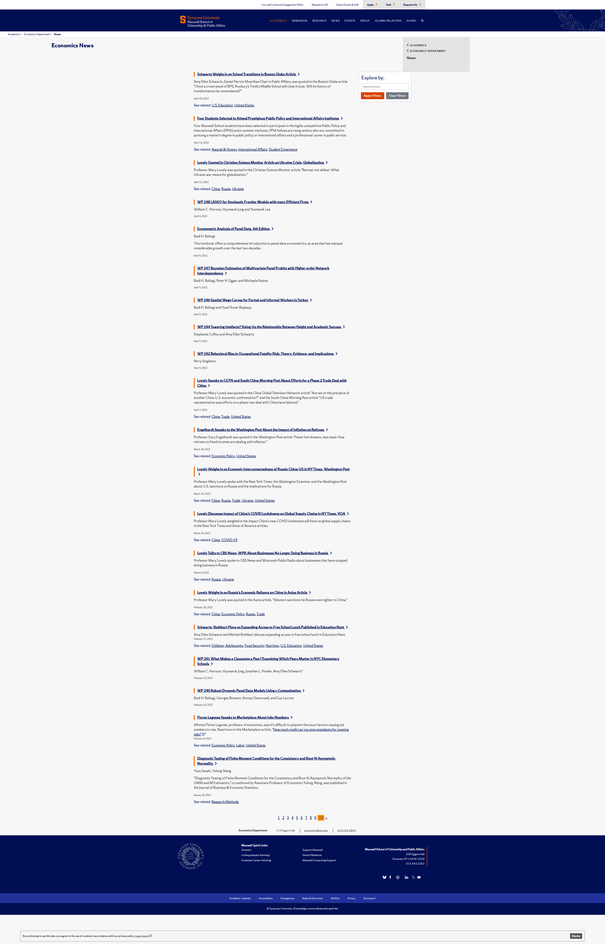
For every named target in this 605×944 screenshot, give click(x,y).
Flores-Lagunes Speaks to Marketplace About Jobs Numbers (243, 717)
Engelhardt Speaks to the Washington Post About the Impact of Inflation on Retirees (261, 429)
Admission (299, 20)
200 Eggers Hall (415, 854)
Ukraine (238, 189)
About (365, 20)
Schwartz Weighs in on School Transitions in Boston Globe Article (247, 74)
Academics (278, 20)
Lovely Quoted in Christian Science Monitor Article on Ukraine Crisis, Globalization (261, 162)
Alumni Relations (388, 20)
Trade (225, 416)
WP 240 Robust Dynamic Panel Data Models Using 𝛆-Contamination (249, 690)
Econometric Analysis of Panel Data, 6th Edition (233, 228)
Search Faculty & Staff (347, 4)
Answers (246, 850)
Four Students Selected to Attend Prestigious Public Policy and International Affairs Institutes (268, 118)
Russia (226, 189)
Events (350, 20)
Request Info (410, 4)
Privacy (352, 898)
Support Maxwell (312, 850)
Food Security (254, 645)
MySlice (335, 898)
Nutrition (272, 645)
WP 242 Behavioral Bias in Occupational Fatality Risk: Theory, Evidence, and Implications (265, 353)
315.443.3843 (346, 830)
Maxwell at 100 (320, 4)
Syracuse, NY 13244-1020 (408, 859)
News (335, 20)
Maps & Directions (312, 898)
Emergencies (287, 898)
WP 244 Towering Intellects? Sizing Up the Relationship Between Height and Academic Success (269, 327)
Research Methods (225, 802)
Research (319, 20)
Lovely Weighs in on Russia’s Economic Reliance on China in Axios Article (252, 592)
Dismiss (576, 936)
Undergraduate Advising (255, 855)
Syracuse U (369, 898)
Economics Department (37, 34)
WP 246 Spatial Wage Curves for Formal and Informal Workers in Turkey (253, 300)
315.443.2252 (415, 863)
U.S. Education (222, 105)
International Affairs (252, 149)
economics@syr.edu (316, 830)
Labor (240, 745)
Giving (411, 20)
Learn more (141, 936)
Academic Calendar (240, 898)
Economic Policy (223, 456)
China (216, 189)
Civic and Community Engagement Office (282, 4)
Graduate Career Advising (256, 860)
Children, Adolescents (227, 645)
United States (244, 105)
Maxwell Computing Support (319, 860)
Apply (370, 4)
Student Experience (283, 149)
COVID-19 (229, 540)
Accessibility (266, 898)
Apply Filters (372, 95)
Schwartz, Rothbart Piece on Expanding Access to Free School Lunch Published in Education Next (271, 627)
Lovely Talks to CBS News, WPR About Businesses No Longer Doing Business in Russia (263, 553)
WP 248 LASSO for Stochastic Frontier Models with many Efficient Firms (253, 202)
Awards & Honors (224, 149)
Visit (389, 4)
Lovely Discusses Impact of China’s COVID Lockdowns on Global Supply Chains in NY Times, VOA (271, 513)
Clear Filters (397, 95)
